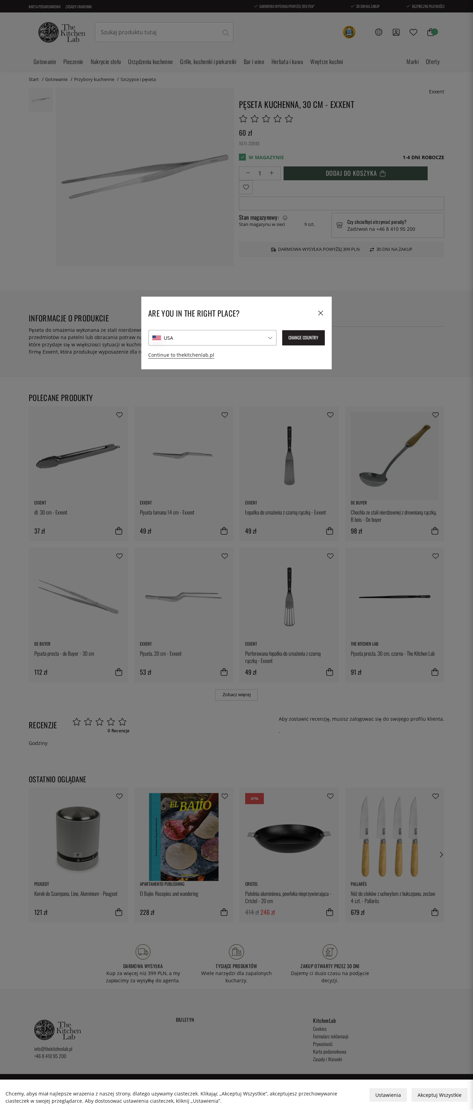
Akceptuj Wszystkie (440, 1095)
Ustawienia (388, 1095)
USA (168, 338)
